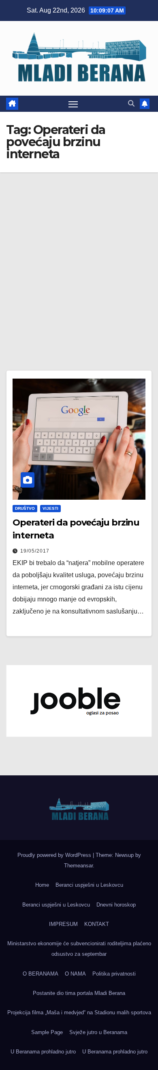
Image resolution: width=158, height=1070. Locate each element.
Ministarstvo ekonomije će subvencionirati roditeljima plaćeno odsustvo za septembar (79, 948)
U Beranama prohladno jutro (43, 1052)
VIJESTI (50, 508)
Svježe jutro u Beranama (98, 1032)
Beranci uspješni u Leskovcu (89, 885)
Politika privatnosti (114, 974)
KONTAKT (96, 924)
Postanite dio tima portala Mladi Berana (79, 993)
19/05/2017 (34, 551)
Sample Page (47, 1032)
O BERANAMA (40, 974)
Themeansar (78, 866)
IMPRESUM (63, 924)
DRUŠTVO (25, 508)
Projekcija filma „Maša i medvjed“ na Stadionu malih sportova (79, 1012)
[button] (131, 103)
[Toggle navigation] (73, 103)
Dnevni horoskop (116, 905)
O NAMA (75, 974)
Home (42, 885)
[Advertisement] (79, 255)
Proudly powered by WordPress (55, 855)
